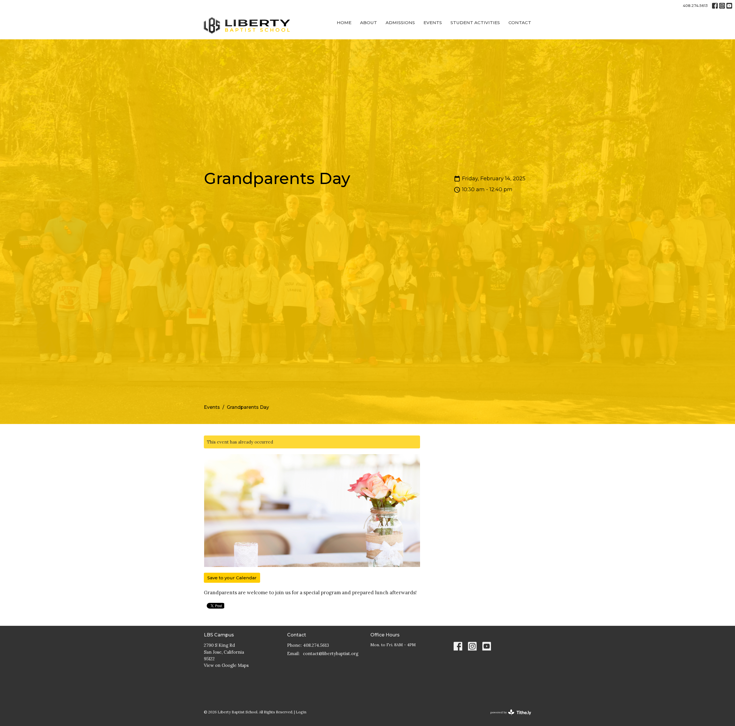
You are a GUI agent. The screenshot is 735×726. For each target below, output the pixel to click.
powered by (508, 717)
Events (432, 22)
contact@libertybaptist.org (330, 653)
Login (301, 712)
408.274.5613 (695, 5)
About (368, 22)
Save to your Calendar (232, 577)
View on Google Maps (226, 665)
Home (344, 22)
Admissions (400, 22)
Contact (519, 22)
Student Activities (475, 22)
